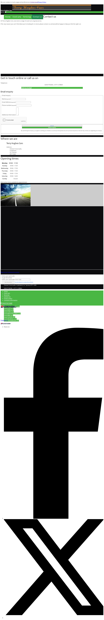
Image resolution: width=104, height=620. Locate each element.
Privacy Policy (42, 2)
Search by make (7, 303)
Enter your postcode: (8, 279)
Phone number (9, 105)
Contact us (7, 297)
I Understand (34, 2)
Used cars (7, 293)
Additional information (9, 115)
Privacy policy (8, 298)
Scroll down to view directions (24, 282)
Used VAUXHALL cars (10, 319)
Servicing (6, 295)
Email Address (8, 102)
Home (6, 291)
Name (6, 99)
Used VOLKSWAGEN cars (11, 321)
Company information (10, 300)
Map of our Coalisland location (10, 272)
